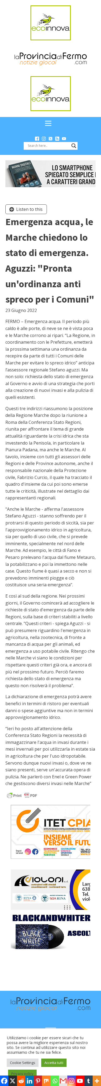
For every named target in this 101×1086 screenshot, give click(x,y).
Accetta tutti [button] (53, 1062)
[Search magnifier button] (74, 146)
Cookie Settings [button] (22, 1062)
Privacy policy (22, 1073)
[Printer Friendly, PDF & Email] (22, 795)
